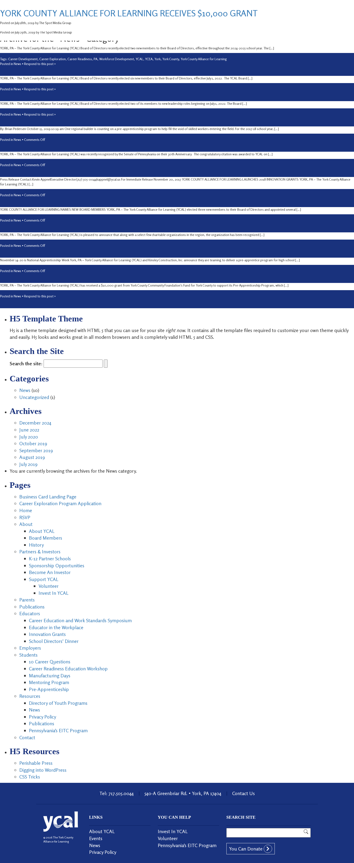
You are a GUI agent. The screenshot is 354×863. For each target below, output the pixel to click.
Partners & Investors (39, 552)
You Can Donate (246, 849)
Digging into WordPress (42, 770)
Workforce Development (116, 59)
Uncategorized (34, 397)
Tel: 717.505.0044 (116, 793)
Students (28, 655)
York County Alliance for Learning (204, 59)
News (17, 64)
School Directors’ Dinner (54, 641)
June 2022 (29, 430)
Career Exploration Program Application (60, 503)
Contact (27, 737)
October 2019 (33, 443)
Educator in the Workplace (56, 627)
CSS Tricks (29, 777)
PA (96, 59)
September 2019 (36, 450)
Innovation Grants (47, 634)
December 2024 (35, 423)
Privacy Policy (42, 717)
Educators (29, 613)
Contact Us (243, 793)
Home (25, 510)
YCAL (139, 59)
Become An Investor (50, 572)
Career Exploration (52, 59)
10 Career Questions (49, 662)
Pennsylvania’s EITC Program (58, 730)
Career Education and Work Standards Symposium (80, 620)
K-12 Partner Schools (50, 559)
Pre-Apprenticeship (49, 689)
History (36, 545)
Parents (27, 600)
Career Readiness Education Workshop (68, 669)
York (157, 59)
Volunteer (49, 586)
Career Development (23, 59)
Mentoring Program (49, 682)
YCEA (149, 59)
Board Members (45, 538)
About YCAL (41, 531)
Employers (30, 648)
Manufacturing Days (49, 676)
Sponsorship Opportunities (56, 565)
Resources (29, 696)
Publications (32, 607)
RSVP (24, 517)
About (26, 524)
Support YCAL (43, 579)
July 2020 (28, 437)
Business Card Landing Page (47, 497)
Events (95, 838)
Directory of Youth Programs (58, 703)
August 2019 (32, 457)
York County (170, 59)
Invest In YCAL (53, 593)
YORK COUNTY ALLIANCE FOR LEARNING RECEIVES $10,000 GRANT (129, 13)
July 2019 (28, 464)
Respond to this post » (40, 64)
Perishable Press (35, 763)
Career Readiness (79, 59)
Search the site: (26, 363)
